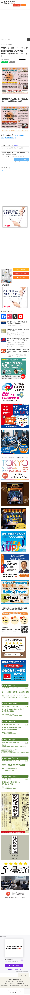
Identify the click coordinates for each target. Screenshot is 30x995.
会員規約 (26, 985)
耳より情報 (8, 44)
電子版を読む (21, 277)
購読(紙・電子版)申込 (17, 5)
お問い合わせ (14, 981)
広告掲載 (21, 981)
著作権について (20, 983)
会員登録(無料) (21, 269)
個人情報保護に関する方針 (16, 985)
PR (2, 170)
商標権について (5, 985)
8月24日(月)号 (6, 285)
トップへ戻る (24, 975)
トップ (2, 44)
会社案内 (8, 981)
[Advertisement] (15, 17)
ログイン (24, 5)
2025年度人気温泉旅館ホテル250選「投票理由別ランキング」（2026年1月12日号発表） (18, 351)
